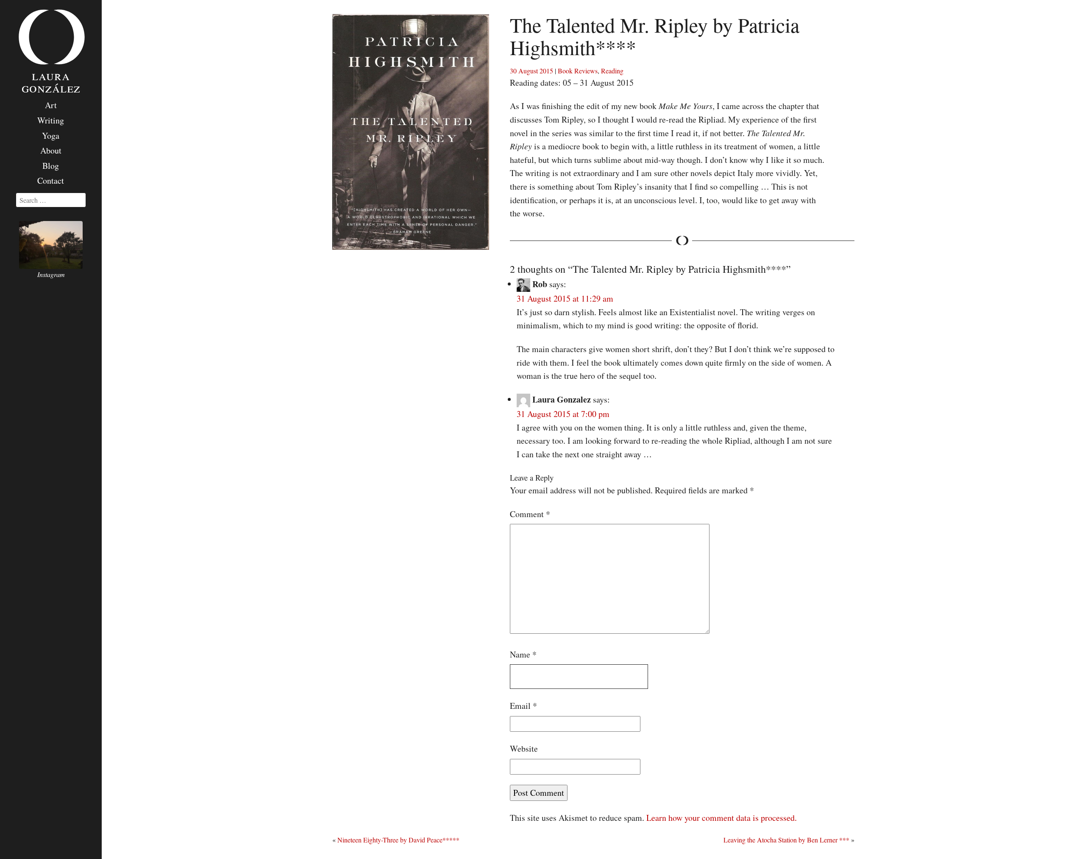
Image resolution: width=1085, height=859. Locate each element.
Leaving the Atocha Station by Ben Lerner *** (786, 839)
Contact (50, 180)
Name (523, 654)
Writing (50, 120)
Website (524, 748)
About (50, 150)
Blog (50, 165)
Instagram (51, 274)
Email (523, 705)
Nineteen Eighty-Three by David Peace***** (398, 839)
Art (51, 105)
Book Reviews (578, 70)
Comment (530, 514)
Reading (612, 70)
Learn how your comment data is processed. (721, 817)
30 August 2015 (531, 70)
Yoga (50, 135)
